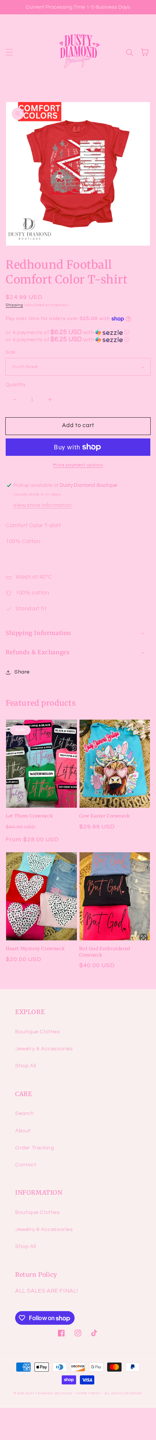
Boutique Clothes (37, 1031)
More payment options (78, 465)
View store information (42, 505)
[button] (9, 52)
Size (11, 352)
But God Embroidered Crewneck (104, 952)
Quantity (15, 384)
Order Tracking (34, 1147)
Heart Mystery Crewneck (35, 948)
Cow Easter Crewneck (104, 816)
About (23, 1130)
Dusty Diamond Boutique (48, 1393)
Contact (25, 1164)
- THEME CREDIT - (89, 1393)
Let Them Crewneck (29, 816)
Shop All (25, 1065)
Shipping (14, 305)
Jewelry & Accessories (44, 1048)
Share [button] (22, 672)
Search (24, 1113)
